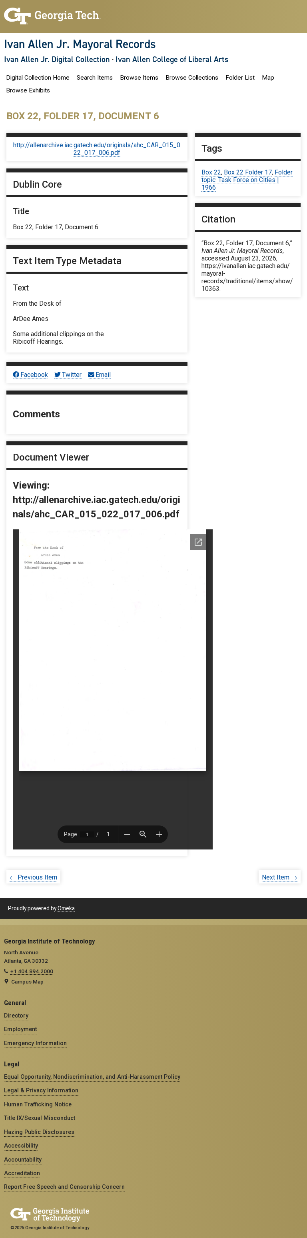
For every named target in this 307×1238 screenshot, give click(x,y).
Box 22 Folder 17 (248, 172)
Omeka (66, 908)
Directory (16, 1015)
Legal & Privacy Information (41, 1090)
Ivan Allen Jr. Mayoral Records (80, 44)
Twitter (72, 375)
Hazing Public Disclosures (39, 1132)
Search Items (95, 77)
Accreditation (22, 1173)
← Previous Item (33, 877)
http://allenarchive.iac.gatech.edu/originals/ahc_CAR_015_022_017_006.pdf (96, 148)
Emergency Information (35, 1043)
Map (268, 77)
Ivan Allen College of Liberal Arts (172, 59)
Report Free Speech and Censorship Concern (64, 1187)
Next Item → (279, 877)
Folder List (240, 77)
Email (103, 375)
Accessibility (21, 1145)
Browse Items (139, 77)
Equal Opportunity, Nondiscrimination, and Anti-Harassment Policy (92, 1077)
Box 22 (211, 172)
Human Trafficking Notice (38, 1104)
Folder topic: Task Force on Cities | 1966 (247, 179)
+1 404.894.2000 (31, 971)
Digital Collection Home (38, 77)
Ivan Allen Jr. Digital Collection (57, 59)
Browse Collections (191, 77)
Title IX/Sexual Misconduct (39, 1118)
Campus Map (27, 981)
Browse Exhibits (28, 90)
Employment (20, 1029)
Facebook (34, 375)
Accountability (23, 1159)
